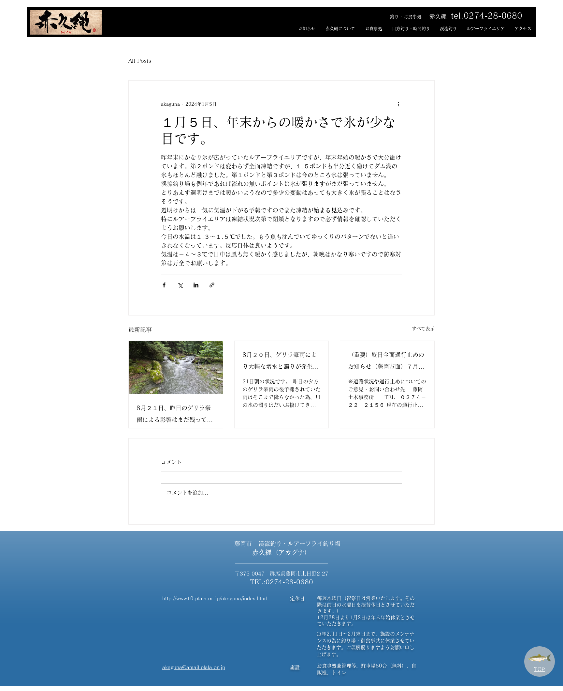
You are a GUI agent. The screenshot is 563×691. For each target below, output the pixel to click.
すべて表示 (423, 328)
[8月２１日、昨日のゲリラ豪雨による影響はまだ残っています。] (176, 367)
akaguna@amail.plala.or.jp (193, 667)
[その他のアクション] (398, 104)
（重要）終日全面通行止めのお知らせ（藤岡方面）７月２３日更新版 (386, 362)
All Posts (139, 60)
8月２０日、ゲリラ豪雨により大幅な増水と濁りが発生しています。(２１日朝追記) (280, 362)
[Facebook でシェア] (164, 285)
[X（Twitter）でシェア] (180, 285)
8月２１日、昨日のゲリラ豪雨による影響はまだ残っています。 (175, 415)
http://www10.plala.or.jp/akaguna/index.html (214, 598)
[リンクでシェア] (212, 285)
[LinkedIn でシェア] (196, 285)
